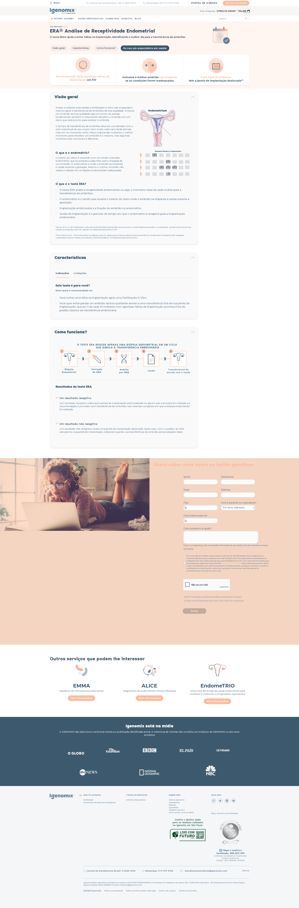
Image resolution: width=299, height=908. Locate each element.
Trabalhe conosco (177, 810)
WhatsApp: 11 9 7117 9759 (159, 871)
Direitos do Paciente (188, 891)
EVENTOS (127, 18)
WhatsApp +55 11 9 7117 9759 (162, 3)
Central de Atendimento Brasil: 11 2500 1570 (111, 871)
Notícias (172, 805)
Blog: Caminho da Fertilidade (224, 813)
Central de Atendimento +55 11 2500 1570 (112, 3)
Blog (138, 18)
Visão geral (58, 48)
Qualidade (173, 807)
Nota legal (151, 891)
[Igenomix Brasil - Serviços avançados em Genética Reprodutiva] (63, 11)
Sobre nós (112, 18)
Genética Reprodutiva (136, 800)
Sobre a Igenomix (177, 800)
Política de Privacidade (136, 891)
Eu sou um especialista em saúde (144, 48)
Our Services (56, 26)
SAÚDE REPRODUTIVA (90, 18)
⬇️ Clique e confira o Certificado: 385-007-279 (230, 851)
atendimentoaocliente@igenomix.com (205, 871)
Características (81, 48)
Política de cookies (167, 891)
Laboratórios (174, 802)
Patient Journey (64, 18)
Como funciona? (106, 48)
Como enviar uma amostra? (181, 812)
